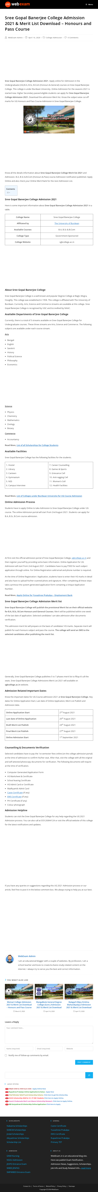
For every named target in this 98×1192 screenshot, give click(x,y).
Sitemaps (72, 1186)
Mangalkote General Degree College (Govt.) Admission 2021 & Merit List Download (49, 1005)
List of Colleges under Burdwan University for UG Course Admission (49, 496)
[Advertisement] (49, 60)
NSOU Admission (14, 1160)
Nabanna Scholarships (17, 1125)
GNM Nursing (13, 1155)
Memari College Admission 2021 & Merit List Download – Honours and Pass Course (19, 1005)
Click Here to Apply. (53, 1104)
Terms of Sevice (38, 1186)
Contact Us (27, 1186)
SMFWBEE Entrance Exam (18, 1172)
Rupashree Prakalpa (60, 1138)
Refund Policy (50, 1186)
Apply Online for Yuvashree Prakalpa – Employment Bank (44, 595)
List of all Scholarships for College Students (37, 445)
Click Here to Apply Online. (54, 1098)
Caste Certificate (15, 792)
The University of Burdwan (66, 223)
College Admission (54, 37)
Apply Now (50, 1092)
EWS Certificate (14, 796)
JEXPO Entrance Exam (17, 1164)
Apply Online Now (39, 1089)
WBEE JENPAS (13, 1168)
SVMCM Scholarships (16, 1130)
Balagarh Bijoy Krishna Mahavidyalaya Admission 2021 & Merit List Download (78, 1005)
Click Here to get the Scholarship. (56, 1095)
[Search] (89, 1075)
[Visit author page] (9, 958)
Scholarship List (14, 1142)
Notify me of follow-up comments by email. (28, 1055)
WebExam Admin (15, 37)
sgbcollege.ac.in (79, 558)
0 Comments (73, 37)
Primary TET (56, 1142)
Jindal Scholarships (15, 1134)
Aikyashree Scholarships (18, 1138)
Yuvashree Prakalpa (60, 1130)
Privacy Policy (61, 1186)
